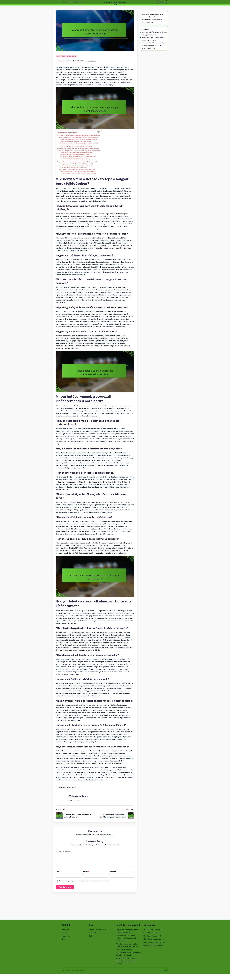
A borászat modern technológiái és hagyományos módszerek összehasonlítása (154, 45)
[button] (73, 800)
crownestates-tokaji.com (115, 2)
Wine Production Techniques (66, 56)
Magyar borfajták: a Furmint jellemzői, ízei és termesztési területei (126, 961)
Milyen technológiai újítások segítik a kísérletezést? (75, 158)
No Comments (91, 61)
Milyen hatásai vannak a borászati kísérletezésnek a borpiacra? (78, 148)
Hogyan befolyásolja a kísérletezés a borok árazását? (75, 154)
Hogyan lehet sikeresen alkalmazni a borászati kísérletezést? (77, 162)
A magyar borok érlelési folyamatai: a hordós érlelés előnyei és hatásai (152, 19)
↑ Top (165, 970)
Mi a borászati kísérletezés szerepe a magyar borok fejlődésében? (78, 135)
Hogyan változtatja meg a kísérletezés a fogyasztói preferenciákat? (79, 150)
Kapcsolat (113, 4)
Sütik (90, 936)
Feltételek (92, 933)
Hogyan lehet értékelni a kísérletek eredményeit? (74, 167)
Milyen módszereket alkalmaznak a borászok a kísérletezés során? (79, 139)
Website (113, 872)
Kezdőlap (162, 2)
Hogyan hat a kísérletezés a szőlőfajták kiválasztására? (76, 141)
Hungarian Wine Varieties (152, 930)
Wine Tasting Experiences (152, 945)
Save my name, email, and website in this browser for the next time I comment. (84, 881)
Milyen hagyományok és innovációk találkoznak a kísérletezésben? (79, 145)
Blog (63, 939)
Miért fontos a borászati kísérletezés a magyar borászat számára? (79, 143)
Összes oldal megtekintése (73, 2)
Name (58, 872)
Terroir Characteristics (151, 933)
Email (86, 872)
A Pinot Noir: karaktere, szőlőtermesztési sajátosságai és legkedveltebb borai (128, 952)
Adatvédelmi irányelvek (97, 930)
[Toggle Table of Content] (98, 132)
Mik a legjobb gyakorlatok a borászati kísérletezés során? (76, 164)
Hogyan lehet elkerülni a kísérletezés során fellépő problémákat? (78, 171)
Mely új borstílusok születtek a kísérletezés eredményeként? (77, 152)
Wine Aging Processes (151, 936)
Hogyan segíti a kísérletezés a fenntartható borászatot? (76, 146)
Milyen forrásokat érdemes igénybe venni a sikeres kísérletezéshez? (79, 173)
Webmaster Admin (78, 796)
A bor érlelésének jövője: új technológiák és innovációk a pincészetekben (126, 938)
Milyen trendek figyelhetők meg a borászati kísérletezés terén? (77, 156)
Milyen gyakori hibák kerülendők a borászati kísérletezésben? (77, 169)
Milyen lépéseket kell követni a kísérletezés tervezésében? (76, 165)
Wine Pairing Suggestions (152, 939)
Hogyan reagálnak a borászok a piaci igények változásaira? (77, 160)
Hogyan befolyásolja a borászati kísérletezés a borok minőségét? (78, 137)
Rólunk (117, 4)
